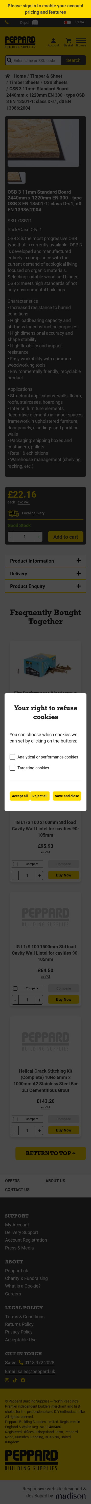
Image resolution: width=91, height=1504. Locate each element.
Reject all (40, 795)
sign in (29, 6)
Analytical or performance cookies (47, 756)
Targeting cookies (33, 767)
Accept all (20, 795)
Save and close (67, 795)
